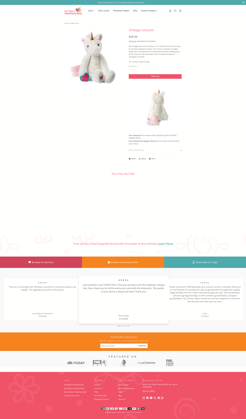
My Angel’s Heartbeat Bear (74, 388)
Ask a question (136, 150)
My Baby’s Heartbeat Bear (74, 385)
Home (66, 23)
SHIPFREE (160, 135)
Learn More (133, 144)
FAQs (96, 392)
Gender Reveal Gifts (71, 396)
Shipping (132, 41)
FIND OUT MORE (149, 391)
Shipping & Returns (101, 399)
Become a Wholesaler (126, 388)
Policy (127, 412)
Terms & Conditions (135, 412)
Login (120, 392)
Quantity (133, 66)
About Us (121, 399)
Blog (135, 11)
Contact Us (98, 388)
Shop (90, 11)
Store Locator (103, 11)
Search (97, 385)
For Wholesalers (100, 396)
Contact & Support (148, 11)
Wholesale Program (121, 11)
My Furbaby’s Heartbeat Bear (75, 392)
